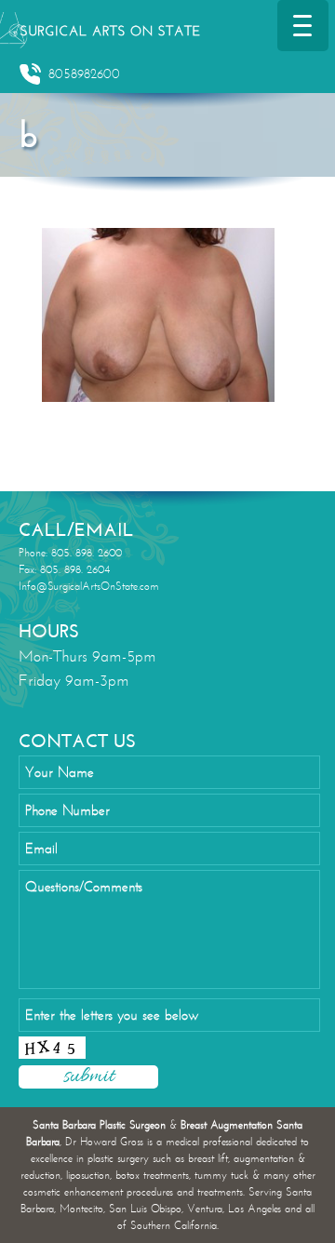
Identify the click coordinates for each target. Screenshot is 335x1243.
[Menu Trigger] (302, 25)
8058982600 (84, 74)
